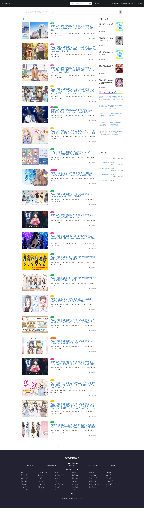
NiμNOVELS (74, 480)
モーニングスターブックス (111, 483)
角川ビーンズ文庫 (24, 475)
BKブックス (23, 487)
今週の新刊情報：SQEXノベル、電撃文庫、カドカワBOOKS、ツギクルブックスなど (106, 25)
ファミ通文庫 (108, 472)
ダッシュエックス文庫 (93, 477)
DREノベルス (57, 475)
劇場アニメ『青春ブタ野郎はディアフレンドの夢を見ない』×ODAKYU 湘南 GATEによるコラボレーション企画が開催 (72, 28)
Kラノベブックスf (24, 481)
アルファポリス (92, 472)
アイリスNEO (23, 484)
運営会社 (113, 465)
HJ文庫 (22, 472)
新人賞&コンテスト (125, 3)
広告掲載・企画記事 (51, 465)
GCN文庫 (74, 489)
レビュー (97, 3)
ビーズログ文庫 (58, 486)
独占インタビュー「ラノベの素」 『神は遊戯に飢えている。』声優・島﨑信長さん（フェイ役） (106, 39)
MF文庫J (90, 478)
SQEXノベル (40, 478)
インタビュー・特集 (137, 3)
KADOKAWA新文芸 (109, 480)
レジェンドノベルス (41, 483)
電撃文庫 (39, 486)
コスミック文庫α (75, 484)
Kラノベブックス (24, 480)
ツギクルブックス (58, 472)
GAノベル (56, 481)
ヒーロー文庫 (108, 477)
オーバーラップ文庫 (93, 481)
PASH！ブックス (41, 475)
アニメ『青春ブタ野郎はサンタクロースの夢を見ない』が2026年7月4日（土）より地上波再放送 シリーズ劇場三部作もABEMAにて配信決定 (73, 49)
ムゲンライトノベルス (93, 489)
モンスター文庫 (109, 474)
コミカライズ (104, 3)
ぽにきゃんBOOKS (75, 478)
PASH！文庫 (40, 477)
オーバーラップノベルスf (93, 484)
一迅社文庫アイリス (75, 487)
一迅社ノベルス (23, 483)
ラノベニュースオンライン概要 (72, 463)
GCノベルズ (108, 478)
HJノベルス (74, 483)
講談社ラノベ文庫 (24, 478)
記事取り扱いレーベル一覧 (72, 470)
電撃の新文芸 (74, 472)
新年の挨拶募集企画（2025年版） (107, 162)
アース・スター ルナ (24, 477)
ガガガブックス (75, 475)
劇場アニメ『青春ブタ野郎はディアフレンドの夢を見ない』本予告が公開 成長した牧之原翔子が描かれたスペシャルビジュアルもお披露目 (73, 70)
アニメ (52, 44)
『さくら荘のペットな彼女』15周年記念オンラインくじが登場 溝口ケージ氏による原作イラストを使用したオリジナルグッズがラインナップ (72, 385)
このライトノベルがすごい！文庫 (112, 486)
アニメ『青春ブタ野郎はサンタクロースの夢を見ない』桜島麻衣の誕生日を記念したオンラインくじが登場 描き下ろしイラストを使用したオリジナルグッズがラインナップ (72, 406)
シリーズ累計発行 (114, 3)
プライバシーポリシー (92, 465)
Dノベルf (39, 474)
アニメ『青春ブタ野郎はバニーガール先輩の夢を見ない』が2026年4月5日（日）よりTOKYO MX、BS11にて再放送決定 (72, 238)
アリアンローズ (58, 478)
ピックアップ (53, 338)
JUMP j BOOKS (41, 481)
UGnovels (108, 481)
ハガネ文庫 (57, 487)
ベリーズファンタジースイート (43, 472)
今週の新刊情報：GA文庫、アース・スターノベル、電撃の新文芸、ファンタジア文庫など (106, 53)
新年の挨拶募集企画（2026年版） (107, 157)
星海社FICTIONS (58, 489)
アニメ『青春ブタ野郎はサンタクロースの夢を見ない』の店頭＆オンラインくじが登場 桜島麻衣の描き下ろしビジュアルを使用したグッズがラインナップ (72, 91)
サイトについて (30, 465)
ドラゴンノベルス (24, 486)
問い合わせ (72, 465)
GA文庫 (56, 480)
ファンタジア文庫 (75, 486)
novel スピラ (74, 481)
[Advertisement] (111, 144)
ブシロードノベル (41, 480)
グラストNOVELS (92, 487)
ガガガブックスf (75, 477)
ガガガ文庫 (74, 474)
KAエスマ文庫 (91, 474)
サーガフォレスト (58, 483)
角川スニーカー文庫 (24, 474)
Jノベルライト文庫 (109, 484)
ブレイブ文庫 (91, 486)
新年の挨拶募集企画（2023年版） (107, 174)
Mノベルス (108, 475)
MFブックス (91, 480)
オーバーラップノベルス (93, 483)
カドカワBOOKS (41, 487)
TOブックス (40, 489)
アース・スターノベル (59, 484)
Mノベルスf (57, 477)
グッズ (52, 86)
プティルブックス (92, 475)
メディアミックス (53, 170)
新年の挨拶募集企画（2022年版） (107, 180)
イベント (52, 23)
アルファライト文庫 (41, 484)
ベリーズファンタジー (25, 489)
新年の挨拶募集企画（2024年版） (107, 168)
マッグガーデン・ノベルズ (60, 474)
